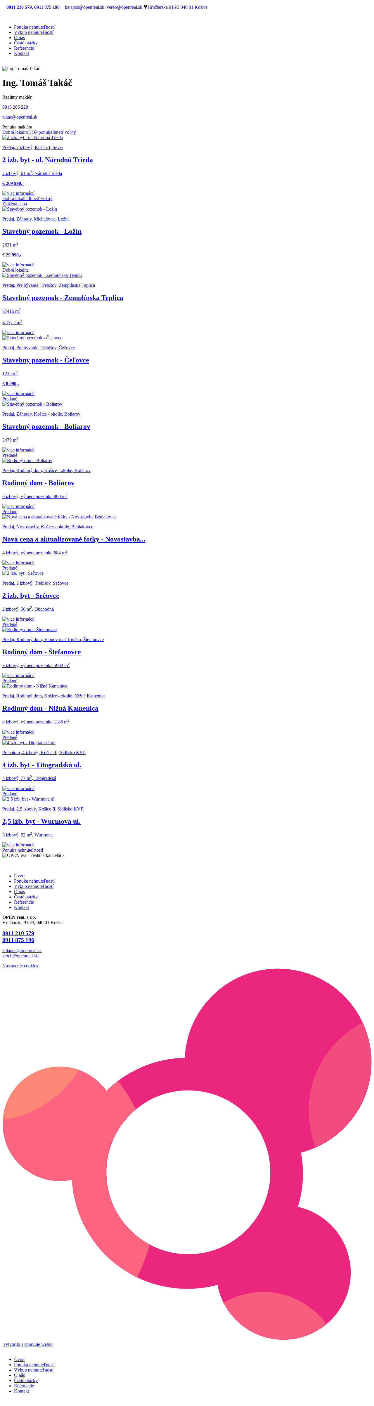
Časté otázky (26, 42)
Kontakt (21, 53)
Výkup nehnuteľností (33, 32)
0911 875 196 (47, 7)
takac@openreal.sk (19, 116)
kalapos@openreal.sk (84, 7)
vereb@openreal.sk (124, 7)
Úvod (19, 875)
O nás (19, 37)
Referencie (24, 48)
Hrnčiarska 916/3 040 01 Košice (177, 7)
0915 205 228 (15, 107)
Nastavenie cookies (20, 965)
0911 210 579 (19, 7)
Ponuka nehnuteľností (34, 27)
